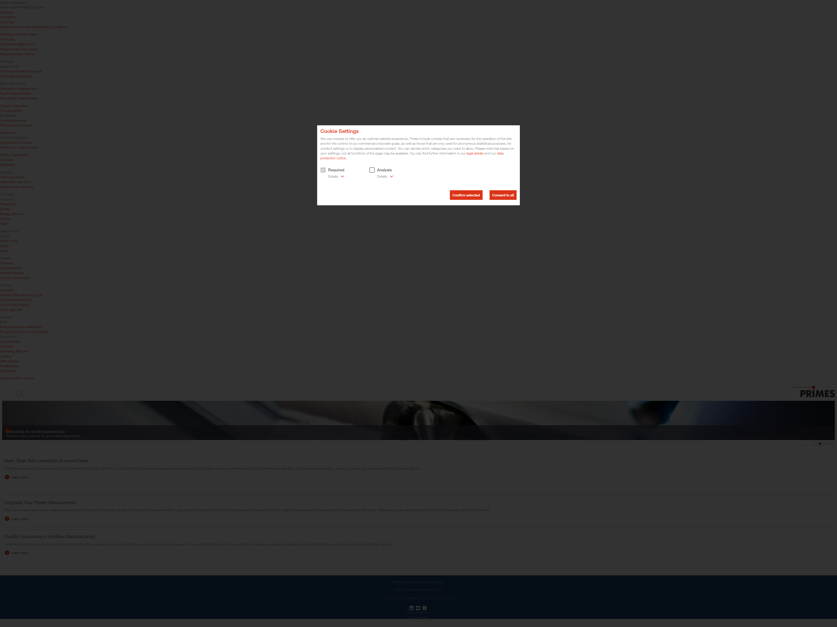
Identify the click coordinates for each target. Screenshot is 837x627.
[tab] (332, 176)
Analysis (384, 169)
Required (336, 169)
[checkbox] (323, 170)
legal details (475, 153)
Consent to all (503, 195)
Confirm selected (466, 195)
